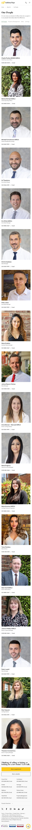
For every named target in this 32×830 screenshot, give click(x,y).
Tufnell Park (4, 795)
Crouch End (4, 779)
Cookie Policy (16, 813)
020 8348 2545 (5, 389)
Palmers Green (20, 790)
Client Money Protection (15, 815)
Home (2, 7)
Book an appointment (16, 769)
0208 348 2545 (5, 551)
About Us (9, 7)
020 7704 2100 (4, 792)
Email (13, 63)
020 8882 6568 (5, 511)
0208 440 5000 (5, 63)
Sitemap (22, 813)
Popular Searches (6, 803)
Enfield (3, 784)
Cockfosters (19, 779)
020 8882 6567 (5, 225)
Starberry (7, 821)
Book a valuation (16, 774)
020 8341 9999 (5, 144)
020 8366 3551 (5, 185)
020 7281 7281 (4, 798)
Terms (2, 813)
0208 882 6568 (5, 470)
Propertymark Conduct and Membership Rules (12, 816)
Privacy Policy (8, 813)
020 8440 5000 (5, 103)
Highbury (3, 790)
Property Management (22, 795)
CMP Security (5, 815)
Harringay (19, 784)
